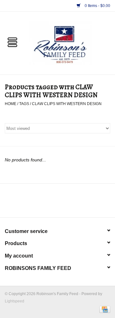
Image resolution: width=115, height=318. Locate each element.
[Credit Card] (103, 309)
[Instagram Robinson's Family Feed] (63, 203)
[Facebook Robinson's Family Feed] (52, 203)
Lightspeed (14, 301)
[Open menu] (12, 41)
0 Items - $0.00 (97, 6)
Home (10, 104)
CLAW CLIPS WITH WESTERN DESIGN (67, 104)
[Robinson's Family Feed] (70, 42)
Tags (24, 104)
